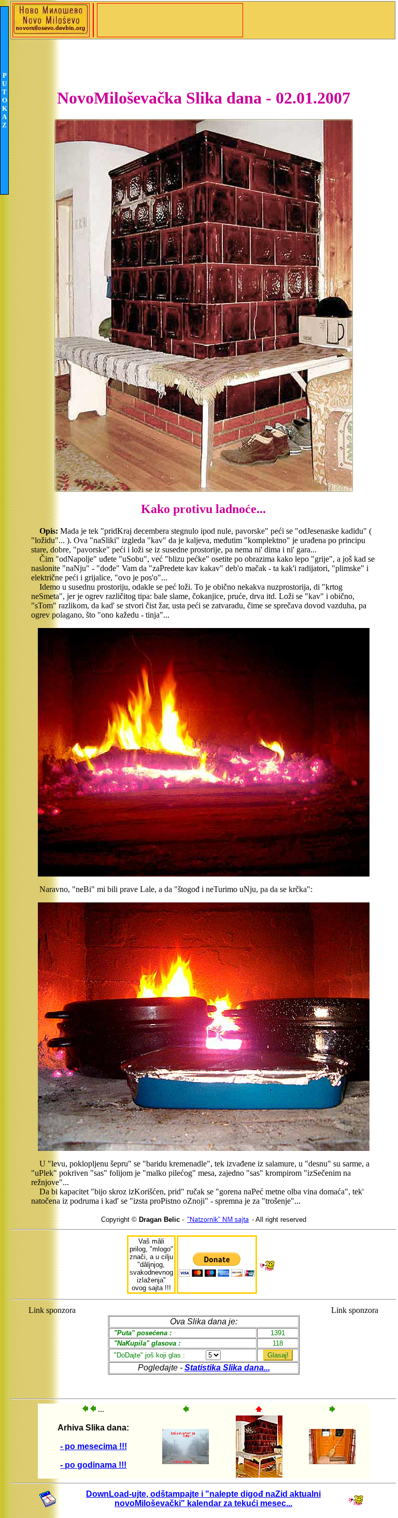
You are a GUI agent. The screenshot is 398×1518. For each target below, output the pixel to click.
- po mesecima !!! (93, 1446)
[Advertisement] (52, 1347)
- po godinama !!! (93, 1465)
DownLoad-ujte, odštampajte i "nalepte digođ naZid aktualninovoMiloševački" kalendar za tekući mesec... (203, 1499)
